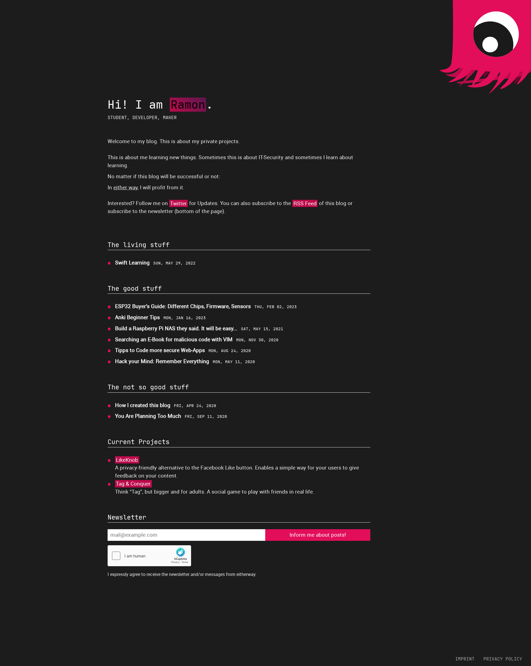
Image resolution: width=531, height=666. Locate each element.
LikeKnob (127, 460)
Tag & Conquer (133, 484)
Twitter (178, 203)
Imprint (465, 659)
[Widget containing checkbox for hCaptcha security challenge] (149, 555)
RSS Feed (305, 203)
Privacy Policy (502, 659)
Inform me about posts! (318, 535)
